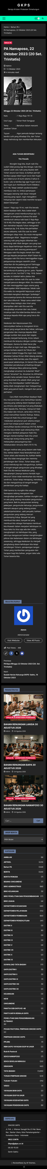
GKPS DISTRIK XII (11, 989)
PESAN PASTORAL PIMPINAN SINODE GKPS (22, 1029)
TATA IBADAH (9, 1071)
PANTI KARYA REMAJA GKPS (16, 1013)
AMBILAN (8, 857)
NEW (6, 999)
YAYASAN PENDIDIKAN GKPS (16, 1105)
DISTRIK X (8, 955)
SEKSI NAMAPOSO (12, 1056)
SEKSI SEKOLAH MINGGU (14, 1061)
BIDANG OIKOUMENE (13, 882)
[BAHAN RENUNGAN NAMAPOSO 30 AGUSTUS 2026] (23, 788)
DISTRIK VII (8, 950)
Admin (9, 66)
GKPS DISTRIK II (10, 974)
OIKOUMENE (9, 1003)
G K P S (23, 5)
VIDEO (6, 1086)
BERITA (7, 872)
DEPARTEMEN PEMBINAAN (25, 717)
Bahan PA (8, 43)
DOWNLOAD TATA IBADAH (15, 964)
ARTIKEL (7, 862)
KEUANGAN (9, 994)
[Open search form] (42, 18)
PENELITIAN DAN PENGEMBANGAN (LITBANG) (19, 1019)
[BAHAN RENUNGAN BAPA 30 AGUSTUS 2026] (23, 748)
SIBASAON (8, 1066)
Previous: (22, 664)
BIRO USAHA (9, 901)
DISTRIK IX (8, 940)
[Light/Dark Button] (36, 18)
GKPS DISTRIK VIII (11, 984)
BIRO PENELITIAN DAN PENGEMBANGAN (21, 896)
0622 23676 (13, 1139)
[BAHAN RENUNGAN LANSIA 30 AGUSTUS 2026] (23, 707)
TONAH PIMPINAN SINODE (15, 1076)
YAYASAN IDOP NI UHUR (14, 1095)
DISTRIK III (8, 930)
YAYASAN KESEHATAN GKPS (16, 1100)
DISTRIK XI (8, 960)
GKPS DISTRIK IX (11, 979)
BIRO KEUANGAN (11, 891)
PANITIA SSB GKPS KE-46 (15, 1008)
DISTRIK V (8, 945)
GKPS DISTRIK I (10, 969)
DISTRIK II (8, 925)
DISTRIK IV (8, 935)
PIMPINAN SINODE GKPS (14, 1037)
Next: (21, 675)
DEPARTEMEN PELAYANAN (15, 911)
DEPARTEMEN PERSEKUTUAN (16, 921)
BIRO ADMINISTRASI (12, 886)
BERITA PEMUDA (11, 877)
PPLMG (7, 1042)
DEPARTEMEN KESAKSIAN (15, 906)
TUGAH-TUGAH (10, 1081)
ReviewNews (18, 1163)
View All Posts (33, 640)
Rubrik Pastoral (10, 1051)
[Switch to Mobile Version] (23, 1167)
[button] (4, 18)
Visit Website (13, 640)
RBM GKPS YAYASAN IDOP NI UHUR (19, 1047)
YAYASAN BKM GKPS (13, 1091)
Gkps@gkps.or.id (15, 1143)
